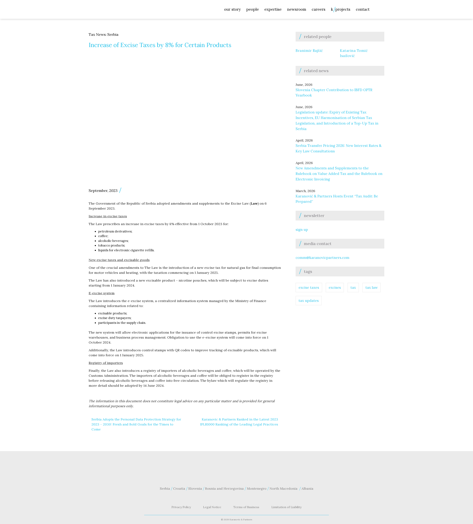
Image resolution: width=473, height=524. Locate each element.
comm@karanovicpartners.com (322, 257)
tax (353, 287)
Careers (318, 9)
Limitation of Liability (286, 507)
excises (335, 287)
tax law (371, 287)
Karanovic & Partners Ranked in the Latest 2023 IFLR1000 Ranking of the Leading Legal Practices (239, 421)
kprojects (340, 9)
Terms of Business (246, 507)
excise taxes (309, 287)
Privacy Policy (181, 507)
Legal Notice (212, 507)
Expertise (273, 9)
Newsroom (296, 9)
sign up (302, 229)
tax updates (309, 300)
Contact (363, 9)
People (252, 9)
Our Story (232, 9)
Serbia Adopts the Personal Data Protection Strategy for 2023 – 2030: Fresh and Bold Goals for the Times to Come (136, 424)
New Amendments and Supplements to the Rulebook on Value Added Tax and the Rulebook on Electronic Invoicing (339, 173)
